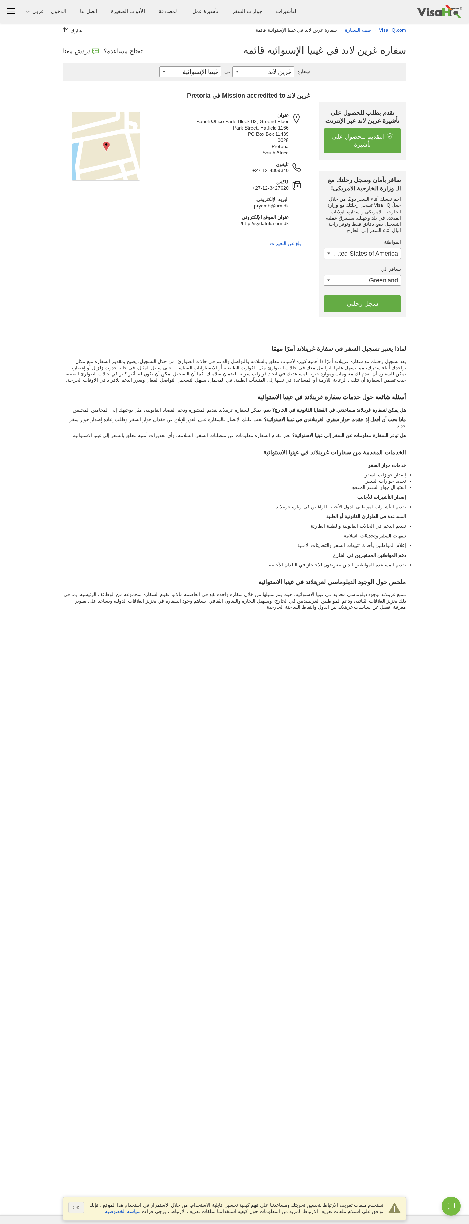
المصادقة (169, 11)
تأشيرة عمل (205, 11)
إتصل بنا (88, 11)
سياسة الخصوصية (123, 1211)
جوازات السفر (247, 11)
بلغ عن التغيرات (285, 243)
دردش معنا (77, 51)
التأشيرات (287, 11)
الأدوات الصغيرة (128, 11)
